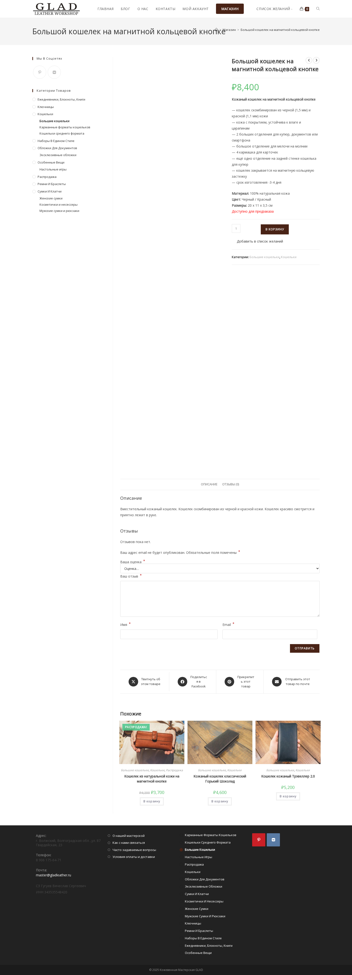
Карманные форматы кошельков (65, 127)
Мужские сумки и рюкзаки (59, 211)
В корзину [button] (151, 801)
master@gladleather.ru (53, 875)
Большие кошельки (264, 257)
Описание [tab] (209, 484)
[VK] (54, 72)
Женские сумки (51, 198)
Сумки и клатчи (50, 191)
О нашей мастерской (129, 835)
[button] (257, 241)
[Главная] (216, 30)
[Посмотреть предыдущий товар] (309, 60)
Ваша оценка (132, 562)
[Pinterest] (39, 72)
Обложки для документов (57, 148)
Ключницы (46, 107)
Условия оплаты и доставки (134, 857)
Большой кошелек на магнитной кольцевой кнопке (280, 30)
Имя (125, 624)
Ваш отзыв (131, 575)
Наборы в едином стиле (56, 141)
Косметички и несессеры (59, 204)
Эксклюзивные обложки (58, 155)
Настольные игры (53, 169)
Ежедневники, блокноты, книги (61, 99)
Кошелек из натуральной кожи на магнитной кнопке (151, 778)
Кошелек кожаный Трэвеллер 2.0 (288, 776)
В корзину (275, 229)
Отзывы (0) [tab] (230, 484)
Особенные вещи (51, 162)
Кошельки (288, 257)
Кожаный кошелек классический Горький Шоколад (219, 778)
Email (228, 624)
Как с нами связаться (129, 842)
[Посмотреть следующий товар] (316, 60)
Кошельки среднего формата (62, 133)
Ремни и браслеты (52, 184)
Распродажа (174, 770)
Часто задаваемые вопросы (134, 850)
